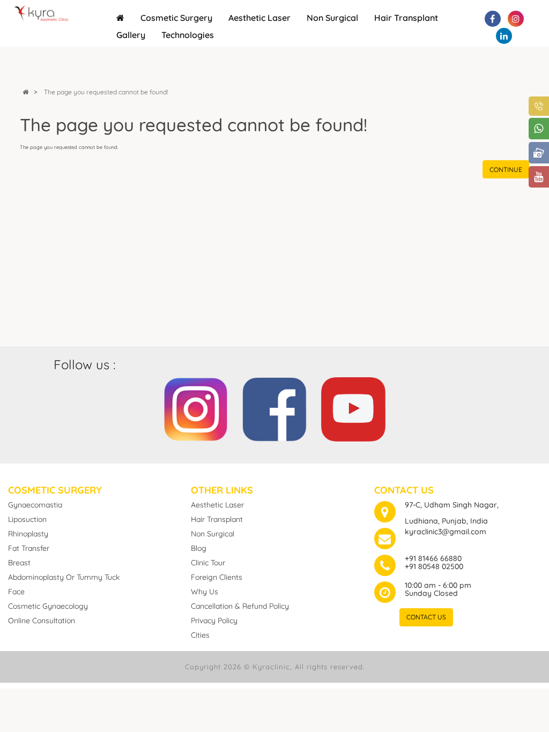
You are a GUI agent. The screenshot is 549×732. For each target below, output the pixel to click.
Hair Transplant (406, 17)
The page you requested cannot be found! (106, 92)
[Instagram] (195, 408)
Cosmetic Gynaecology (48, 606)
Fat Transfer (28, 548)
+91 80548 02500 (434, 566)
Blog (198, 548)
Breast (19, 562)
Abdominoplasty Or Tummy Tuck (64, 577)
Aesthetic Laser (259, 17)
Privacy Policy (214, 620)
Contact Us (426, 617)
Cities (200, 635)
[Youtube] (353, 408)
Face (16, 591)
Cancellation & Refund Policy (240, 606)
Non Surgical (332, 17)
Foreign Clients (216, 577)
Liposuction (27, 519)
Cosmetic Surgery (176, 17)
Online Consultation (41, 620)
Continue (505, 170)
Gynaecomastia (35, 505)
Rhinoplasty (28, 534)
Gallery (130, 34)
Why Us (204, 591)
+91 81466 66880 (433, 558)
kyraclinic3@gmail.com (445, 531)
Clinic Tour (208, 562)
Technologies (187, 34)
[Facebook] (274, 408)
